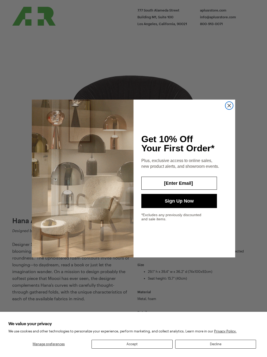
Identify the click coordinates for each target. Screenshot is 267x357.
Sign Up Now (179, 201)
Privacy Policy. (225, 331)
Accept (132, 344)
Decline (215, 344)
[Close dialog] (229, 106)
